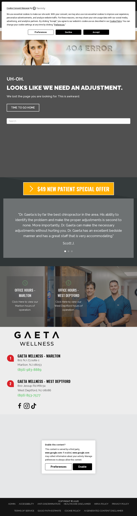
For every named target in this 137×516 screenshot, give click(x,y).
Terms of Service (24, 510)
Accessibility (26, 504)
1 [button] (65, 251)
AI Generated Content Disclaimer (103, 510)
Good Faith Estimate (49, 510)
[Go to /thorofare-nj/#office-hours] (68, 296)
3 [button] (72, 251)
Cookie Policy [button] (116, 21)
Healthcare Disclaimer (77, 504)
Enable (82, 466)
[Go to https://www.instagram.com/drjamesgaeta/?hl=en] (27, 406)
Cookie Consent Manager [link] (18, 8)
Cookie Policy (73, 510)
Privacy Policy (120, 504)
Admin (11, 504)
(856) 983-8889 (29, 370)
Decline (68, 32)
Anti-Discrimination (48, 504)
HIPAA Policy (101, 504)
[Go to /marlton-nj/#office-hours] (25, 296)
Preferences (41, 32)
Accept (96, 32)
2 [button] (68, 251)
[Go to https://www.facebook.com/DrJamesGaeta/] (20, 406)
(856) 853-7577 (29, 395)
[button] (23, 108)
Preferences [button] (59, 25)
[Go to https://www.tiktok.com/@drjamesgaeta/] (34, 406)
